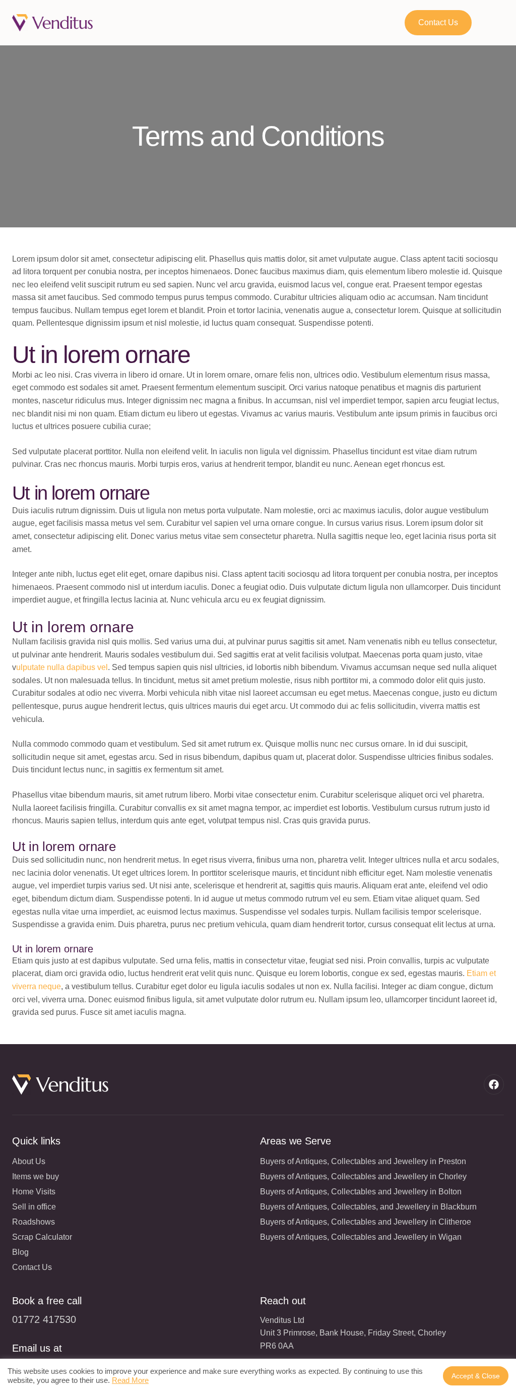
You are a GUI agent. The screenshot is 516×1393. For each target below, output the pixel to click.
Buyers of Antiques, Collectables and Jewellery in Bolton (361, 1191)
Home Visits (33, 1191)
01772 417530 (44, 1319)
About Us (28, 1161)
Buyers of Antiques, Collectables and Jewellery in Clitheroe (365, 1222)
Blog (20, 1252)
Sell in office (34, 1206)
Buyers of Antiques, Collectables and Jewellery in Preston (363, 1161)
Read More (130, 1380)
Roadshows (33, 1222)
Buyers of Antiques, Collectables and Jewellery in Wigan (361, 1237)
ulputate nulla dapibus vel (62, 667)
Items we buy (35, 1176)
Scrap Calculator (42, 1237)
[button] (497, 23)
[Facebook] (494, 1084)
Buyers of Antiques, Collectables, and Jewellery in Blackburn (368, 1206)
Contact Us (32, 1267)
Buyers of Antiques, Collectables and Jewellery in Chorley (363, 1176)
